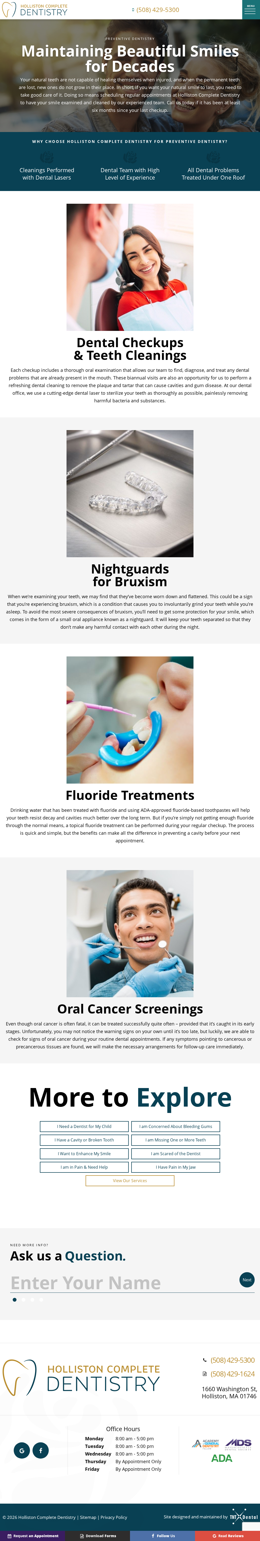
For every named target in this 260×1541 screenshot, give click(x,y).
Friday (92, 1469)
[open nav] (251, 10)
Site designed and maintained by (196, 1517)
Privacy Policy (114, 1517)
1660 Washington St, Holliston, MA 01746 (229, 1393)
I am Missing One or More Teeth (175, 1140)
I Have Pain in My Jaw (176, 1167)
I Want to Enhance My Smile (84, 1153)
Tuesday (94, 1446)
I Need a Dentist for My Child (84, 1126)
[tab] (14, 1300)
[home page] (34, 9)
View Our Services (130, 1180)
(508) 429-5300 (158, 9)
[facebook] (40, 1450)
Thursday (95, 1461)
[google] (22, 1450)
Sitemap (88, 1517)
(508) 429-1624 (232, 1374)
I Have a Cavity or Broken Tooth (84, 1140)
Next (247, 1280)
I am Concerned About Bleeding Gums (175, 1126)
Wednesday (98, 1454)
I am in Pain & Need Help (84, 1167)
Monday (94, 1438)
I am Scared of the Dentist (176, 1153)
